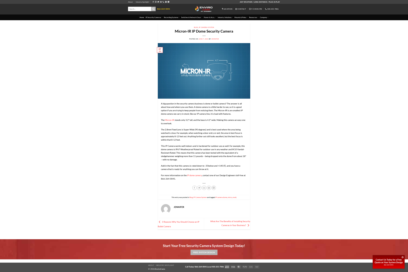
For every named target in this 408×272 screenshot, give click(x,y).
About (130, 2)
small (234, 197)
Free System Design (204, 252)
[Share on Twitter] (199, 188)
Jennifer (215, 39)
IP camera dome (221, 197)
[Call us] (163, 2)
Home (142, 17)
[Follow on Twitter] (158, 2)
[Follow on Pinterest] (166, 2)
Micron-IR (169, 120)
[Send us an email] (161, 2)
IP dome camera (194, 175)
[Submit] (153, 9)
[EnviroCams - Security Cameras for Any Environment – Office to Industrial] (204, 9)
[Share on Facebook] (194, 188)
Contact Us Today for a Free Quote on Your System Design (389, 261)
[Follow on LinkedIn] (168, 2)
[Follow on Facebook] (153, 2)
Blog (196, 27)
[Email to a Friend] (204, 188)
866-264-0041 (388, 265)
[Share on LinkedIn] (214, 188)
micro (230, 197)
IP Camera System (206, 27)
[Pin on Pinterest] (209, 188)
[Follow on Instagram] (156, 2)
